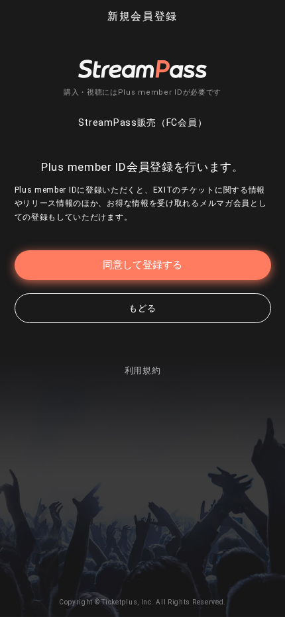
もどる (142, 308)
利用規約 (143, 370)
